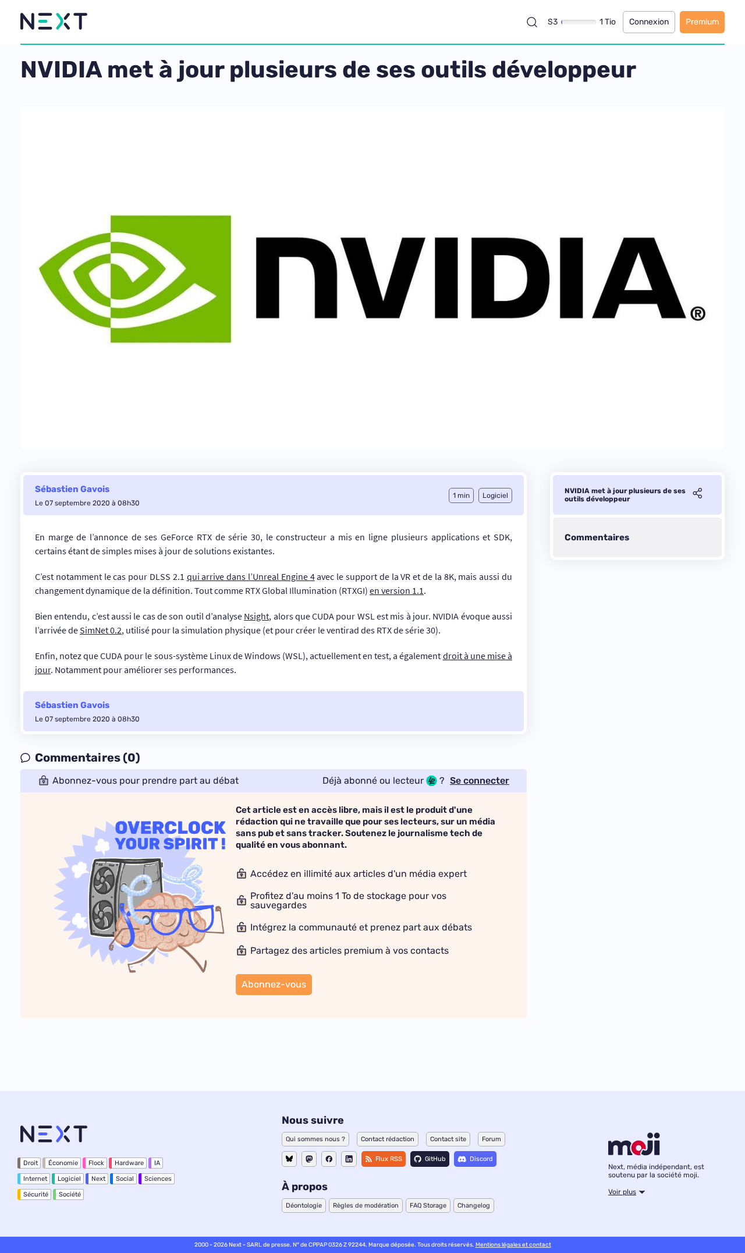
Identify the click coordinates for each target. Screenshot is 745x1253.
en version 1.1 (397, 590)
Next (98, 1179)
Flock (96, 1163)
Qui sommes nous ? (315, 1139)
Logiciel (69, 1179)
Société (70, 1194)
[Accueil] (53, 22)
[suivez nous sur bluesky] (289, 1159)
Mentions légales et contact (513, 1244)
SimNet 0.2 (101, 630)
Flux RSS (388, 1159)
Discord (481, 1159)
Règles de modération (366, 1205)
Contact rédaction (387, 1139)
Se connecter (479, 780)
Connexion (649, 22)
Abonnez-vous (274, 984)
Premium (702, 22)
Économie (63, 1163)
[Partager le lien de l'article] (697, 495)
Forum (491, 1139)
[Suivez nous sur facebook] (328, 1159)
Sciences (158, 1179)
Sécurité (35, 1194)
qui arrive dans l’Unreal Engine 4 (251, 576)
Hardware (129, 1163)
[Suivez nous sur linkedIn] (349, 1159)
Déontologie (304, 1205)
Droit (30, 1163)
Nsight (256, 616)
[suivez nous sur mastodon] (309, 1159)
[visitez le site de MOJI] (634, 1152)
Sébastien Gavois (72, 489)
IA (157, 1163)
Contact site (448, 1139)
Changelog (473, 1205)
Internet (35, 1179)
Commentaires (597, 537)
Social (125, 1179)
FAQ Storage (428, 1205)
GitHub (435, 1159)
